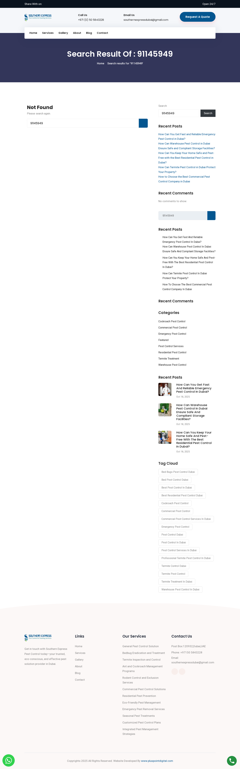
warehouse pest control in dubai (180, 589)
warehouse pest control (172, 364)
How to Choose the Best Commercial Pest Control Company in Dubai (187, 287)
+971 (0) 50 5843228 (91, 20)
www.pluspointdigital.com (157, 760)
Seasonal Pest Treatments (138, 715)
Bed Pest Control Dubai (174, 479)
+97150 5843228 (191, 652)
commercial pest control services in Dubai (186, 519)
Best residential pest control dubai (182, 495)
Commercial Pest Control (172, 327)
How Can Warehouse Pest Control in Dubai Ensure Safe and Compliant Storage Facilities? (189, 249)
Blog (89, 33)
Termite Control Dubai (173, 566)
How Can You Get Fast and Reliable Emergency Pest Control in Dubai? (182, 239)
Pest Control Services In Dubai (179, 550)
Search (162, 105)
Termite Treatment (168, 358)
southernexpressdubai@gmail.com (146, 20)
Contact (102, 33)
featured (163, 340)
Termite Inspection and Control (141, 659)
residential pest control (172, 352)
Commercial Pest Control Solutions (144, 689)
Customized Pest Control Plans (141, 722)
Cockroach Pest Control (171, 321)
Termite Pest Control (173, 573)
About (77, 33)
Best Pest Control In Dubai (176, 487)
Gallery (63, 33)
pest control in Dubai (173, 542)
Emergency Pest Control (172, 333)
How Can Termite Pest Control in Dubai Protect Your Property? (184, 276)
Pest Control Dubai (172, 534)
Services (48, 33)
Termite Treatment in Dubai (176, 581)
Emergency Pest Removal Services (143, 709)
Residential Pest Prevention (139, 695)
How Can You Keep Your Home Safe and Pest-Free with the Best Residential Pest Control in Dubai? (186, 157)
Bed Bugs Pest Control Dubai (178, 471)
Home (33, 33)
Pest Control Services (171, 346)
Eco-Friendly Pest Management (141, 702)
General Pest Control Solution (140, 646)
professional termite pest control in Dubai (186, 558)
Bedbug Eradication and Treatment (143, 653)
